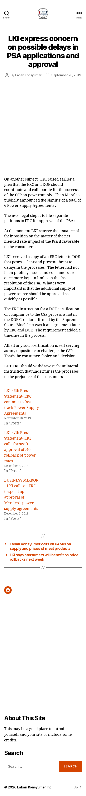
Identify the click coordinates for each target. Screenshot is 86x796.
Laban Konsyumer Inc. (34, 787)
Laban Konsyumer (28, 75)
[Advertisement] (43, 131)
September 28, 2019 (66, 75)
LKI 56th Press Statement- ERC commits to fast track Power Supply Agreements (21, 402)
